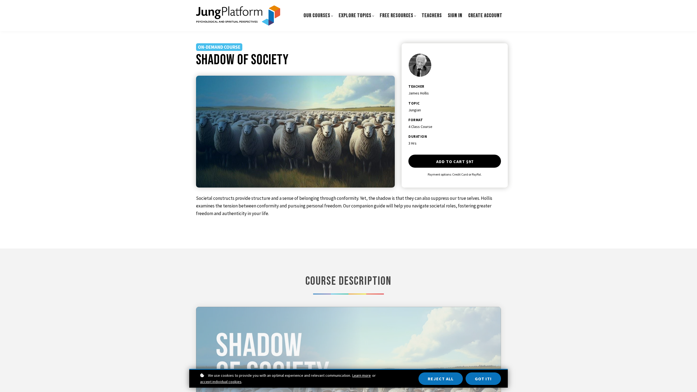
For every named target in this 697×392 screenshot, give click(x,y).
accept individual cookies (220, 381)
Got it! (483, 378)
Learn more (361, 375)
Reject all (441, 378)
